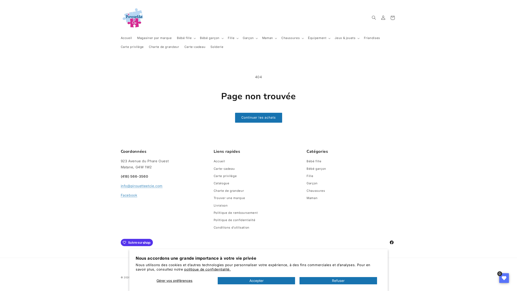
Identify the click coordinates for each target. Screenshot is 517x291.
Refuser (338, 281)
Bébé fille (314, 161)
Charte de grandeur (229, 191)
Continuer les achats (258, 117)
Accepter (256, 281)
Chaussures (316, 191)
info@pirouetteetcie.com (142, 186)
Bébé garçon (316, 169)
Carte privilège (225, 176)
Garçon (312, 183)
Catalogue (221, 183)
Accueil (219, 161)
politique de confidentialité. (207, 269)
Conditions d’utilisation (231, 227)
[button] (185, 38)
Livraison (221, 205)
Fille (310, 176)
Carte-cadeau (224, 169)
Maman (312, 198)
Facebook (129, 195)
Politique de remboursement (236, 213)
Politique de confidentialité (234, 220)
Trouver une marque (229, 198)
